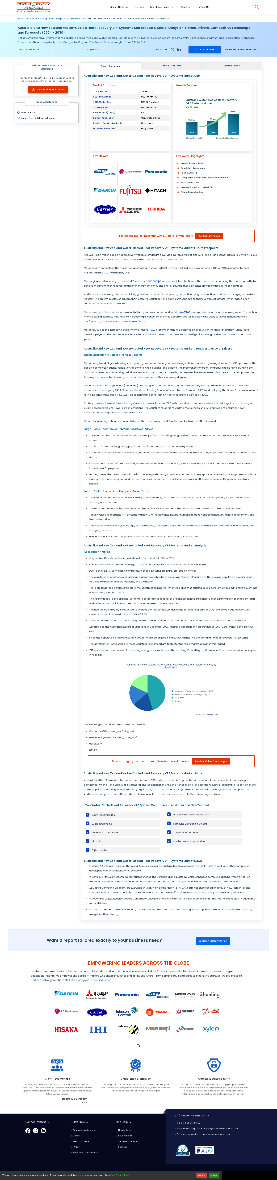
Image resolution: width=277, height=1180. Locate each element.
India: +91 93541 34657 (188, 1122)
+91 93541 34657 (29, 112)
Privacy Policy (125, 1135)
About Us (185, 7)
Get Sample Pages (209, 236)
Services (139, 7)
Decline (201, 1175)
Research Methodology (84, 1130)
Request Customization (213, 941)
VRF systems (182, 312)
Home (21, 18)
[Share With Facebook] (166, 49)
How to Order (125, 1130)
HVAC (152, 329)
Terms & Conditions (128, 1141)
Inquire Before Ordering (238, 49)
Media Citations (80, 1141)
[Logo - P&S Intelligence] (33, 8)
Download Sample (49, 89)
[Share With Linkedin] (179, 49)
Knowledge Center (160, 7)
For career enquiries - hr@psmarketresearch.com (203, 1134)
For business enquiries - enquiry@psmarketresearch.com (207, 1128)
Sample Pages (232, 65)
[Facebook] (27, 1130)
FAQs (75, 1146)
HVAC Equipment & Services (64, 18)
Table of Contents (171, 65)
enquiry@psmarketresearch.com (37, 118)
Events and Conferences (85, 1152)
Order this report (205, 49)
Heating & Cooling (37, 18)
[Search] (257, 7)
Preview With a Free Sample (211, 761)
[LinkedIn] (43, 1130)
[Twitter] (35, 1130)
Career (76, 1135)
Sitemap (122, 1146)
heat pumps (154, 281)
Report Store (117, 7)
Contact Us (203, 7)
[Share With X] (172, 49)
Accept (214, 1175)
